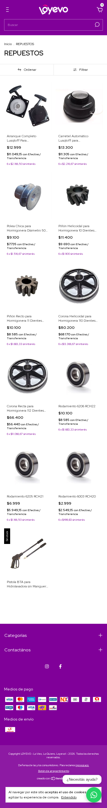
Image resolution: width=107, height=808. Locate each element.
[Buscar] (97, 24)
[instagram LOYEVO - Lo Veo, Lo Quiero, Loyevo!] (47, 666)
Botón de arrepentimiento (53, 771)
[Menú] (8, 10)
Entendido (69, 797)
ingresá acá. (82, 765)
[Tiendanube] (53, 778)
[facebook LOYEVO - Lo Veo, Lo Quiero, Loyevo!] (60, 666)
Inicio (8, 44)
